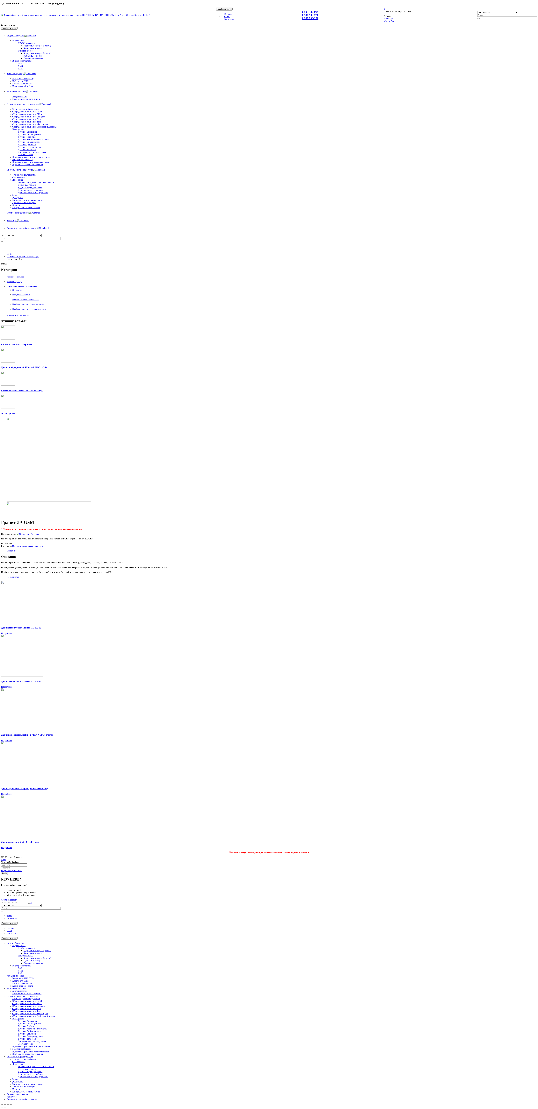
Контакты (11, 933)
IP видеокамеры (25, 955)
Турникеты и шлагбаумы (24, 1059)
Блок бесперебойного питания (26, 993)
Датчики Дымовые (27, 1034)
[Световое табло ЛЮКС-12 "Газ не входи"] (8, 385)
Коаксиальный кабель (22, 986)
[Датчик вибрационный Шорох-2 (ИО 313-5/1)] (8, 362)
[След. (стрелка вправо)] (5, 1107)
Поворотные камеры (33, 963)
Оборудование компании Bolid (27, 1001)
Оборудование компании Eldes (27, 1003)
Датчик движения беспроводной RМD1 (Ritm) (24, 788)
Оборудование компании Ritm (26, 1008)
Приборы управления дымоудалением (28, 304)
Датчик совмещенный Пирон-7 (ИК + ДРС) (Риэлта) (27, 735)
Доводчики (17, 1081)
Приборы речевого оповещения (25, 299)
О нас (9, 930)
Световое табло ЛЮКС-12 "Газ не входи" (22, 390)
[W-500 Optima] (8, 408)
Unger (9, 254)
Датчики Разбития (26, 1026)
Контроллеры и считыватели (26, 1092)
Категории (12, 918)
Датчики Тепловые (27, 1039)
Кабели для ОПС (20, 981)
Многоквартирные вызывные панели (36, 1066)
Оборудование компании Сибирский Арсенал (34, 1016)
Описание (11, 551)
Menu (9, 915)
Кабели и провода (14, 282)
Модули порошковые (21, 295)
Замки (15, 195)
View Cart (388, 19)
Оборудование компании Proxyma (28, 1006)
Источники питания (15, 277)
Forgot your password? (11, 870)
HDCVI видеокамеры (28, 948)
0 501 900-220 (310, 15)
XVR (20, 973)
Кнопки (16, 1089)
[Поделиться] (5, 1104)
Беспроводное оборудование (26, 998)
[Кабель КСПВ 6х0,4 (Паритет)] (8, 339)
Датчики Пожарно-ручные (30, 1036)
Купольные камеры (33, 953)
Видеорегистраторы (22, 966)
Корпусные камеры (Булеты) (37, 950)
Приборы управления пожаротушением (29, 309)
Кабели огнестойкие (22, 983)
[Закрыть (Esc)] (2, 1104)
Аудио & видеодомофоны (30, 1071)
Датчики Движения (27, 1021)
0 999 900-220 (310, 18)
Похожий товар (14, 577)
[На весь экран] (8, 1104)
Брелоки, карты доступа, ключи (27, 1084)
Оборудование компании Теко (26, 1011)
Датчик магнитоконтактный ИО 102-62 (21, 628)
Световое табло (25, 1044)
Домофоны (17, 1064)
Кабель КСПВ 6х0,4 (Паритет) (16, 344)
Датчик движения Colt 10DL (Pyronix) (20, 842)
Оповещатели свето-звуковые (32, 1041)
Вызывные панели (27, 1069)
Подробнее (6, 633)
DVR (20, 968)
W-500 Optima (8, 413)
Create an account (9, 900)
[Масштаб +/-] (11, 1104)
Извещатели (17, 290)
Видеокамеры (18, 945)
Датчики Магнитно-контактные (33, 1029)
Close (3, 859)
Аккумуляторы (19, 991)
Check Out (389, 21)
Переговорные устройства (30, 1074)
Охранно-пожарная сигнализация (23, 256)
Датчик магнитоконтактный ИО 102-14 (21, 681)
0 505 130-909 (310, 11)
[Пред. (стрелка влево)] (2, 1107)
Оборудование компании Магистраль (30, 1013)
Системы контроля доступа (18, 315)
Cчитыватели (18, 1061)
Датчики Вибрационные (29, 1031)
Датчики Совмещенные (29, 1023)
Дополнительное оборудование (33, 1076)
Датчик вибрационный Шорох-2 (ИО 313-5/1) (24, 367)
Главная (10, 928)
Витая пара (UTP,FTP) (22, 978)
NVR (20, 971)
